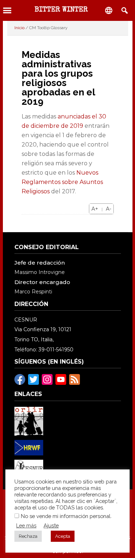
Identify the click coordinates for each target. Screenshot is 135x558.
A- (108, 209)
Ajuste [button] (51, 525)
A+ (94, 209)
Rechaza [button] (28, 536)
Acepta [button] (62, 536)
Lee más (26, 525)
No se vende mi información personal (66, 516)
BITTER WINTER (61, 10)
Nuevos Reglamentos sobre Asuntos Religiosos (62, 182)
